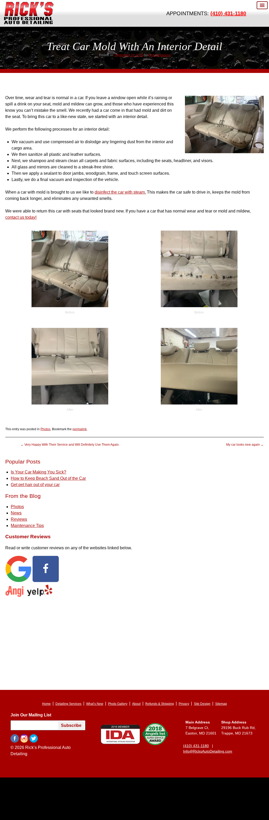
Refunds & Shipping (159, 702)
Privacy (184, 702)
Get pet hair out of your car (35, 483)
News (16, 511)
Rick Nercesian (159, 55)
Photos (45, 429)
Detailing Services (68, 702)
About (136, 702)
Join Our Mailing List (31, 713)
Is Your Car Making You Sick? (38, 470)
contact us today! (21, 217)
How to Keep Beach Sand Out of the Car (48, 476)
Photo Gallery (117, 702)
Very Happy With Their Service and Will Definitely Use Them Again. (70, 443)
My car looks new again (245, 443)
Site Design (202, 702)
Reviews (19, 517)
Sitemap (221, 702)
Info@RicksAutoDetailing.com (207, 749)
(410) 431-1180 (228, 13)
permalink (80, 429)
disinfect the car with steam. (120, 192)
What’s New (94, 702)
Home (46, 702)
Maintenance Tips (27, 523)
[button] (262, 5)
